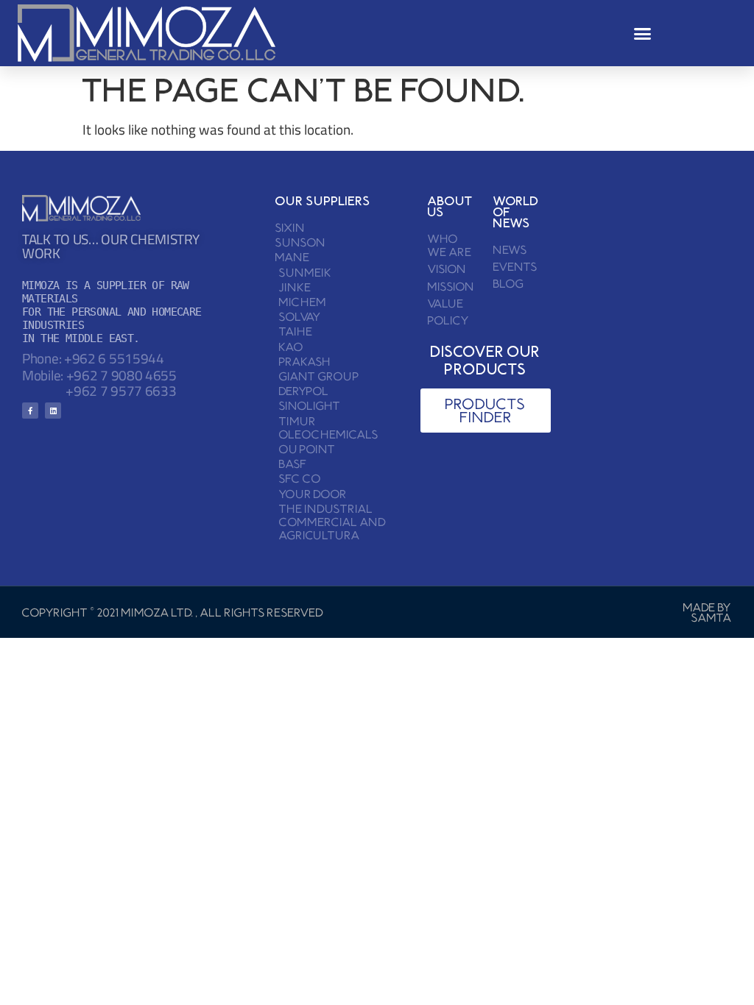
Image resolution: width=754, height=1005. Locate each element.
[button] (643, 33)
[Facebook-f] (30, 410)
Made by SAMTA (707, 612)
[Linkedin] (53, 410)
